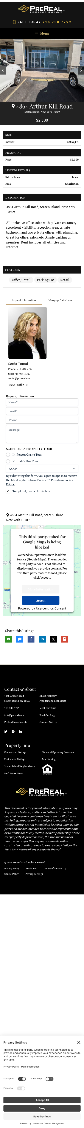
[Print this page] (64, 639)
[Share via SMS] (19, 639)
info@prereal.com (14, 715)
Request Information (24, 300)
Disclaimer (31, 868)
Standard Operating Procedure (58, 752)
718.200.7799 (57, 22)
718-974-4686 (22, 374)
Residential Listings (14, 759)
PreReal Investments (15, 722)
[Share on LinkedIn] (42, 639)
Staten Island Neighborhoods (19, 766)
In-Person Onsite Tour (27, 454)
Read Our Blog (47, 715)
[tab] (24, 300)
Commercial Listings (15, 752)
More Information (40, 589)
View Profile (16, 385)
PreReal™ (18, 862)
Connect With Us (48, 722)
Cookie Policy (11, 873)
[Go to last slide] (3, 70)
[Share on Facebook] (31, 639)
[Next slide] (81, 70)
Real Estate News (13, 773)
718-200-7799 (24, 369)
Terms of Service (53, 868)
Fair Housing (49, 759)
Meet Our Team (47, 708)
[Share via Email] (8, 639)
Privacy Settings (34, 873)
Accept (40, 600)
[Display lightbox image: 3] (42, 70)
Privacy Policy (11, 868)
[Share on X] (53, 639)
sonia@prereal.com (19, 378)
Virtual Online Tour (25, 461)
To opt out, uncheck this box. (31, 491)
